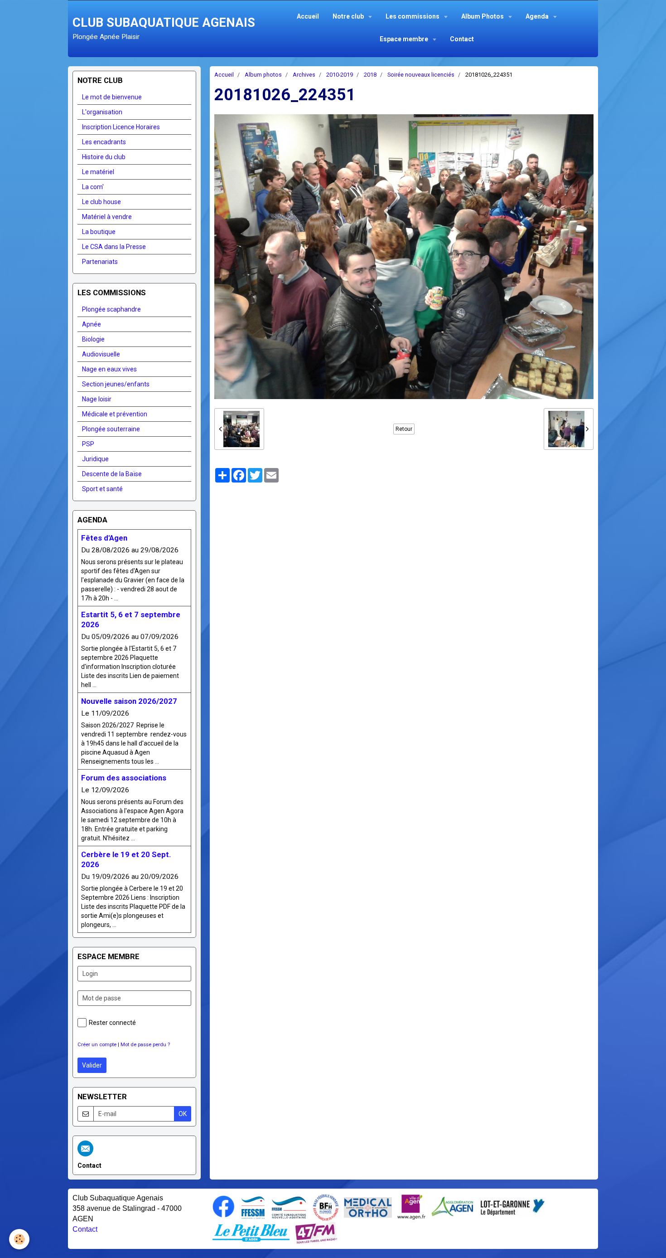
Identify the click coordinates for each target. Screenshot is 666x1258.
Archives (304, 74)
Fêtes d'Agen (104, 537)
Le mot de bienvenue (112, 97)
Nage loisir (96, 399)
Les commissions (413, 16)
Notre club (349, 16)
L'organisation (102, 112)
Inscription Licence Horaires (121, 127)
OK (183, 1113)
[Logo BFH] (326, 1206)
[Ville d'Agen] (411, 1206)
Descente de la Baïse (112, 474)
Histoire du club (103, 157)
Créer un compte (96, 1045)
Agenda (538, 16)
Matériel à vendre (107, 216)
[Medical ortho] (368, 1206)
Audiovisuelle (101, 354)
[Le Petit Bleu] (251, 1232)
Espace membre (405, 39)
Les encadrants (104, 142)
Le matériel (98, 172)
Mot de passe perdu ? (145, 1045)
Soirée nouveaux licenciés (420, 74)
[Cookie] (19, 1239)
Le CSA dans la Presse (114, 246)
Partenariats (100, 261)
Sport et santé (102, 488)
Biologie (93, 339)
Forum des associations (123, 777)
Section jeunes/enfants (116, 384)
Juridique (95, 459)
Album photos (263, 74)
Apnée (91, 324)
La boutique (99, 231)
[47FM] (316, 1232)
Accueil (308, 16)
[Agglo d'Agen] (452, 1206)
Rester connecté (112, 1022)
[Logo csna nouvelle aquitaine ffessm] (288, 1206)
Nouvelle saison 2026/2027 (129, 701)
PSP (88, 444)
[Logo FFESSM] (253, 1206)
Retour (404, 429)
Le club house (101, 201)
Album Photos (483, 16)
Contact (462, 39)
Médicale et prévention (114, 414)
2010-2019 (339, 74)
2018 (370, 74)
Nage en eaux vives (109, 369)
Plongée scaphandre (111, 309)
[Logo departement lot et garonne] (512, 1206)
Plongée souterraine (111, 429)
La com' (93, 186)
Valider (92, 1065)
